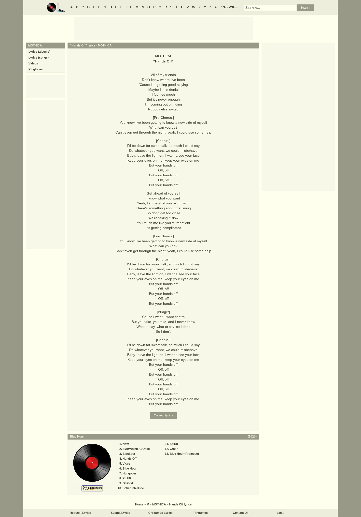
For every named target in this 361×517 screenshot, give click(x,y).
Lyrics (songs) (38, 57)
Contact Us (241, 513)
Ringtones (35, 69)
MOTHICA (105, 45)
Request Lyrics (80, 513)
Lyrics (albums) (39, 51)
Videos (33, 63)
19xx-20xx (229, 7)
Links (280, 513)
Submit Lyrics (120, 513)
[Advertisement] (163, 28)
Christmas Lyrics (160, 513)
